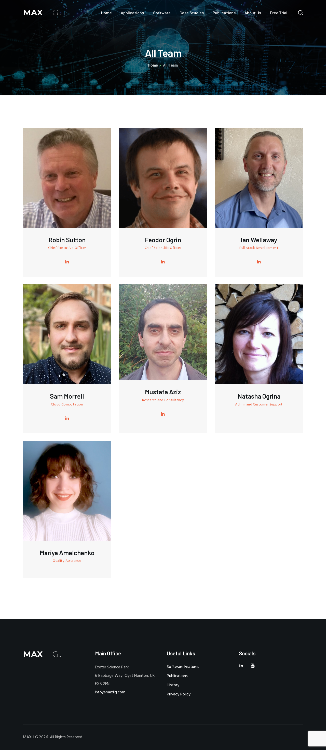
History (173, 685)
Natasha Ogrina (259, 396)
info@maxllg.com (110, 692)
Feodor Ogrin (163, 240)
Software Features (183, 667)
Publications (177, 676)
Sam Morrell (67, 396)
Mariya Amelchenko (67, 553)
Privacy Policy (179, 694)
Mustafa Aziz (163, 392)
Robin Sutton (67, 240)
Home (153, 65)
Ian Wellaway (259, 240)
